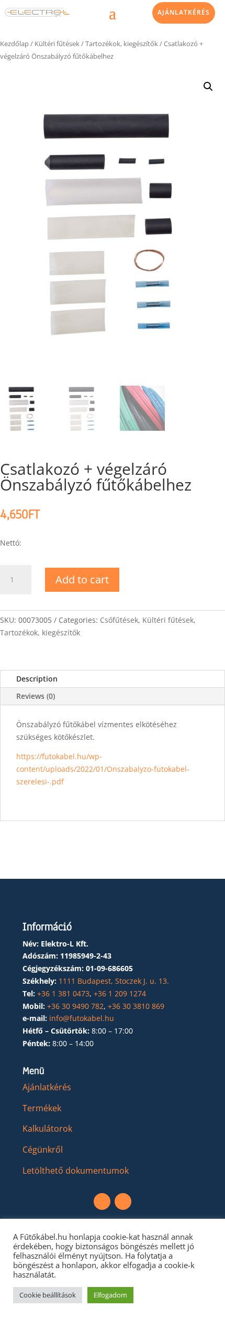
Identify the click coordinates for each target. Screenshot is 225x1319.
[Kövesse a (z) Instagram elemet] (123, 1201)
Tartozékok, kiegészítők (121, 43)
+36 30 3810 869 (136, 1006)
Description (37, 679)
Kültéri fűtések (57, 43)
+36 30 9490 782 (75, 1006)
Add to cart (82, 579)
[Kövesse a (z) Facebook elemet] (102, 1201)
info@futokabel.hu (81, 1018)
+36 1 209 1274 (120, 993)
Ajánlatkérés (184, 12)
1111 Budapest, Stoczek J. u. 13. (114, 981)
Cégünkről (42, 1149)
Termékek (41, 1108)
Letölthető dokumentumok (75, 1170)
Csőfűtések (119, 620)
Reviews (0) (35, 696)
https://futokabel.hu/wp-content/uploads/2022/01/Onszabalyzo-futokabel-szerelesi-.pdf (102, 768)
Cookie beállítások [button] (47, 1295)
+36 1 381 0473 (63, 993)
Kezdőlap (14, 43)
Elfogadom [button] (110, 1295)
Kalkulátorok (47, 1128)
